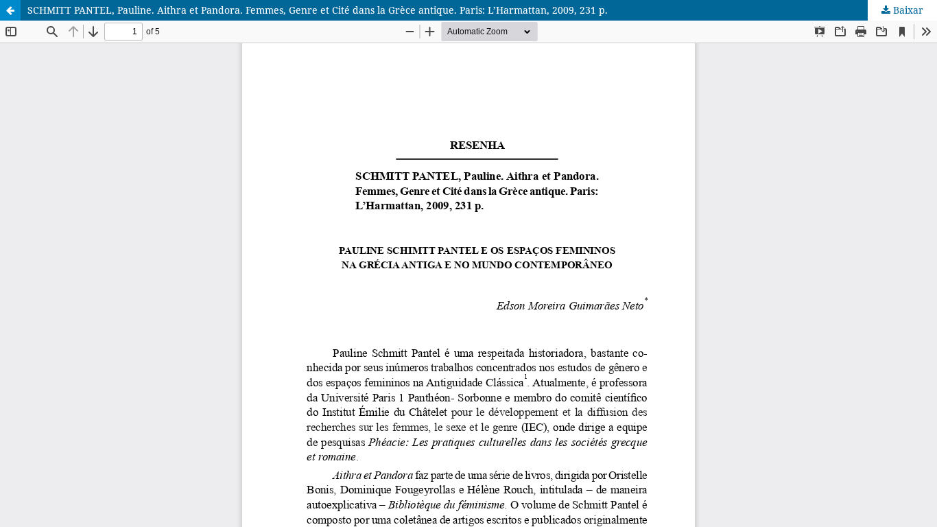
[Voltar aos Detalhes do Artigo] (10, 10)
